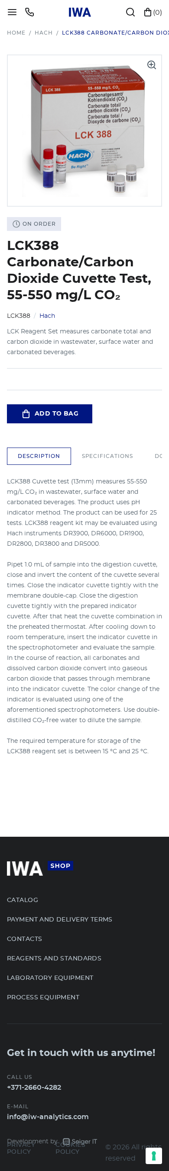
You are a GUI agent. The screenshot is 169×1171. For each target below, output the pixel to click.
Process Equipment (43, 998)
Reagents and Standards (54, 959)
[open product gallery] (151, 65)
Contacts (24, 939)
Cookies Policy (70, 1148)
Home (16, 32)
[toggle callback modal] (29, 12)
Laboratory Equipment (50, 978)
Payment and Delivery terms (60, 920)
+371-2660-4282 (34, 1087)
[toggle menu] (12, 12)
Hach (44, 32)
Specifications (107, 456)
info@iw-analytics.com (48, 1116)
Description (39, 456)
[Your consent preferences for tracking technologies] (154, 1156)
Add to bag (56, 414)
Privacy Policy (21, 1148)
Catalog (22, 900)
